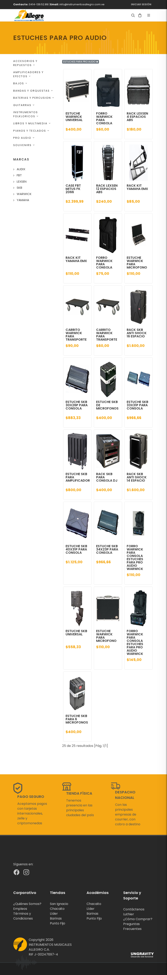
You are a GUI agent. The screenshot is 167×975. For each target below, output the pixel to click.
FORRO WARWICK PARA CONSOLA (104, 118)
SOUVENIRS (22, 145)
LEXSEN (21, 181)
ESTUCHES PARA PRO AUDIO (79, 61)
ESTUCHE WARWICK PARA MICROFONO (137, 262)
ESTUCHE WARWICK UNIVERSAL (74, 116)
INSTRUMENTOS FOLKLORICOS (25, 114)
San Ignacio (59, 903)
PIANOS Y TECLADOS (29, 131)
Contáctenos (133, 909)
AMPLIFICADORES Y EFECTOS (28, 74)
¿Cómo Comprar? (137, 919)
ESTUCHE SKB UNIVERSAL (76, 633)
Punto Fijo (57, 923)
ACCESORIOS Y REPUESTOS (25, 63)
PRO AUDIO (22, 138)
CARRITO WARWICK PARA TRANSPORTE (76, 334)
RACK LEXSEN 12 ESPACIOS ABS (107, 188)
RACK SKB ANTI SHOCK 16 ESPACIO (137, 333)
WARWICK (24, 194)
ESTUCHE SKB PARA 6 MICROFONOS (77, 719)
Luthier (128, 914)
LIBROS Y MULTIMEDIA (30, 123)
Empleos (20, 908)
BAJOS (18, 83)
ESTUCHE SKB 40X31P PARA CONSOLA (76, 549)
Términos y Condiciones (23, 916)
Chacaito (57, 908)
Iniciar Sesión (141, 4)
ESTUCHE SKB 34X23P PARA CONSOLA (107, 549)
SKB (19, 187)
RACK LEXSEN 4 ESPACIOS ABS (137, 116)
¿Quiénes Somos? (27, 903)
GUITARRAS (22, 105)
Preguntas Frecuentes (132, 926)
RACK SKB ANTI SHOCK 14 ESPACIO (137, 477)
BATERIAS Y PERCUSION (32, 98)
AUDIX (21, 169)
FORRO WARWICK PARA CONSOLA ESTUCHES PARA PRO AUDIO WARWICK (135, 557)
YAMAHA (23, 200)
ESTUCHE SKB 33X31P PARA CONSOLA (137, 405)
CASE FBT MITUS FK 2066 (73, 188)
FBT (19, 175)
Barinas (56, 918)
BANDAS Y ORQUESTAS (31, 91)
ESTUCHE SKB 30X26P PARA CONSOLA (77, 405)
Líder (54, 913)
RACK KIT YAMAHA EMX (137, 187)
